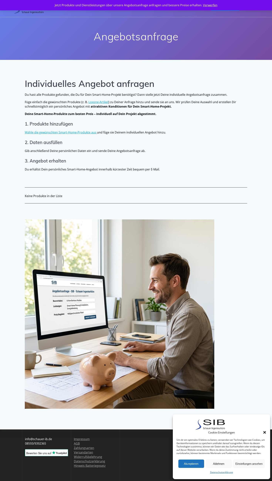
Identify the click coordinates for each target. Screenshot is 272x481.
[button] (264, 432)
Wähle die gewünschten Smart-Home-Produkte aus (61, 132)
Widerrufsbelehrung (88, 457)
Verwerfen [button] (210, 5)
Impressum (82, 439)
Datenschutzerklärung (221, 472)
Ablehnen (218, 463)
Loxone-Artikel (98, 102)
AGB (77, 443)
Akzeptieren (191, 463)
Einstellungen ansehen (249, 463)
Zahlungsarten (84, 448)
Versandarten (83, 452)
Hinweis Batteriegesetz (90, 466)
